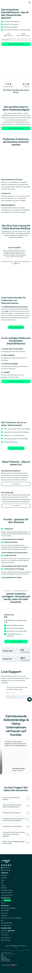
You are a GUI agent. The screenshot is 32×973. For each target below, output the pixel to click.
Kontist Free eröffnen (16, 641)
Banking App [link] (4, 887)
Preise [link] (2, 882)
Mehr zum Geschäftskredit (16, 327)
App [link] (6, 311)
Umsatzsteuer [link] (4, 915)
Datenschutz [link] (4, 958)
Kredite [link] (2, 880)
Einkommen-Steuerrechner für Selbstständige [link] (11, 917)
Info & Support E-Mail (6, 937)
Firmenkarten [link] (4, 875)
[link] (3, 902)
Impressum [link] (3, 956)
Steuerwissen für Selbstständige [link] (8, 908)
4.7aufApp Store (6, 867)
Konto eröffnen (16, 484)
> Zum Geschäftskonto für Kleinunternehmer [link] (14, 552)
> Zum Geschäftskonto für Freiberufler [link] (12, 539)
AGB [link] (2, 955)
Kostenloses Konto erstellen (16, 44)
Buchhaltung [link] (4, 877)
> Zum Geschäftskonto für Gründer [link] (11, 577)
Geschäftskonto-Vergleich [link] (7, 922)
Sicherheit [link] (3, 885)
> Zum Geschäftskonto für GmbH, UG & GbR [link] (14, 566)
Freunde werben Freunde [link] (6, 895)
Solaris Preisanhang (5, 959)
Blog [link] (2, 920)
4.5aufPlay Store (6, 870)
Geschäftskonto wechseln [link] (7, 890)
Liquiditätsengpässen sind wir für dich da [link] (15, 306)
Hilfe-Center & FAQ (5, 940)
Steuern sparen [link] (4, 913)
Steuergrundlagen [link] (5, 910)
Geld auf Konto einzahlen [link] (6, 892)
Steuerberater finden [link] (5, 925)
